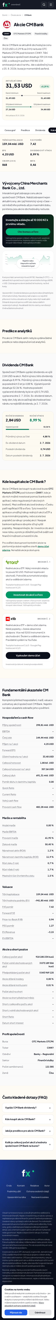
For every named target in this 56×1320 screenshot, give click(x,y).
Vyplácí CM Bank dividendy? (28, 1107)
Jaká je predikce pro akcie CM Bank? (28, 1131)
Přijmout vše (16, 1312)
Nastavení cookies (40, 1197)
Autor (47, 1185)
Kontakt (21, 1185)
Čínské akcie (16, 15)
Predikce (25, 130)
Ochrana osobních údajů (37, 1191)
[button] (28, 261)
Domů (4, 15)
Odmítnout (40, 1312)
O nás (9, 1185)
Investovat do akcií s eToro (28, 594)
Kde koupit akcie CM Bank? (28, 1119)
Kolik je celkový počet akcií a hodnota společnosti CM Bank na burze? (28, 1144)
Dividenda (40, 130)
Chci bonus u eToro (28, 231)
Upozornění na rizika (16, 1197)
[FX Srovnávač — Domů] (28, 1173)
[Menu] (51, 5)
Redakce (34, 1185)
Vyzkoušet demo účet (28, 655)
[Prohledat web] (44, 5)
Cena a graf (10, 130)
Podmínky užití (14, 1191)
